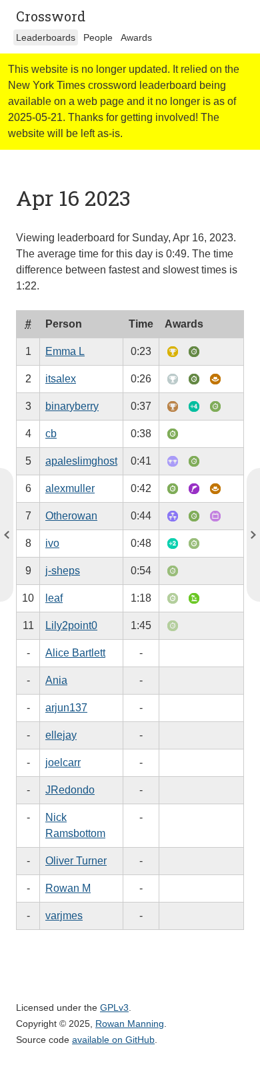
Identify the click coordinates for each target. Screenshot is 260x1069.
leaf (54, 598)
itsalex (60, 378)
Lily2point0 (71, 625)
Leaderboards (45, 37)
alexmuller (70, 488)
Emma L (65, 351)
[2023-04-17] (6, 535)
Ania (56, 680)
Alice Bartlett (75, 653)
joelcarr (63, 762)
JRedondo (70, 790)
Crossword (50, 16)
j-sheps (62, 570)
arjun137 (66, 707)
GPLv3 (114, 1007)
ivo (52, 543)
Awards (136, 37)
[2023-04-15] (253, 535)
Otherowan (71, 515)
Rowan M (68, 888)
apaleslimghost (81, 461)
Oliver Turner (76, 860)
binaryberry (72, 406)
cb (51, 433)
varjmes (64, 915)
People (98, 37)
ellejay (61, 735)
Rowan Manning (129, 1023)
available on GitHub (113, 1039)
